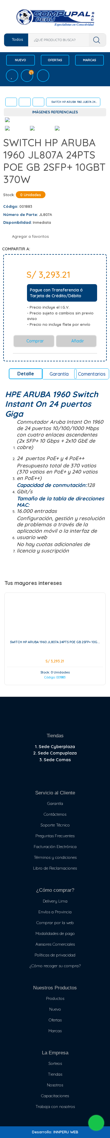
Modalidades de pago (55, 933)
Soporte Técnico (55, 825)
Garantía (55, 803)
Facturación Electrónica (55, 846)
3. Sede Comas (55, 759)
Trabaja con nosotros (55, 1106)
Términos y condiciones (55, 857)
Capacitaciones (55, 1095)
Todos (17, 39)
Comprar (34, 341)
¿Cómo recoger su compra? (55, 965)
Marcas (89, 60)
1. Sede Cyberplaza (55, 746)
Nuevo (20, 60)
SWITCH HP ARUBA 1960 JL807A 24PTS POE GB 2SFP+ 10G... (55, 642)
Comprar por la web (55, 922)
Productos (55, 998)
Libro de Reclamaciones (55, 868)
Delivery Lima (55, 901)
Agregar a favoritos (30, 236)
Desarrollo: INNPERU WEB (55, 1132)
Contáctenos (55, 814)
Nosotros (55, 1085)
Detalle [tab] (25, 374)
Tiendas (55, 1074)
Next (96, 122)
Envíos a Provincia (55, 911)
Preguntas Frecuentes (55, 835)
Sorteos (55, 1063)
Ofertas (55, 60)
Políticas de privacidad (55, 955)
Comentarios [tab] (92, 374)
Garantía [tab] (59, 374)
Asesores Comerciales (55, 944)
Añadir (77, 341)
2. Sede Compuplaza (55, 753)
